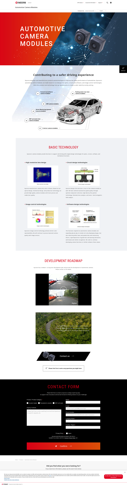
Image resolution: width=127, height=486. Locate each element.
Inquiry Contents (31, 407)
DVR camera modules (52, 104)
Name (68, 399)
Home (16, 459)
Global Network (89, 11)
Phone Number (70, 412)
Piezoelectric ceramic (46, 403)
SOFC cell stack (59, 403)
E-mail (68, 406)
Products (21, 459)
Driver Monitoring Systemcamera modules (43, 110)
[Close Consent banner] (125, 472)
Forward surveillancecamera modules (46, 92)
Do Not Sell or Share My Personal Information (113, 476)
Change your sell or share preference (11, 479)
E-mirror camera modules (50, 128)
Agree (69, 433)
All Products (80, 2)
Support (100, 2)
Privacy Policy (7, 478)
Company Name (70, 418)
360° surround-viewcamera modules (34, 119)
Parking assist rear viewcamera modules (82, 92)
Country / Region (71, 425)
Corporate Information (90, 2)
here (50, 475)
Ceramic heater (33, 403)
